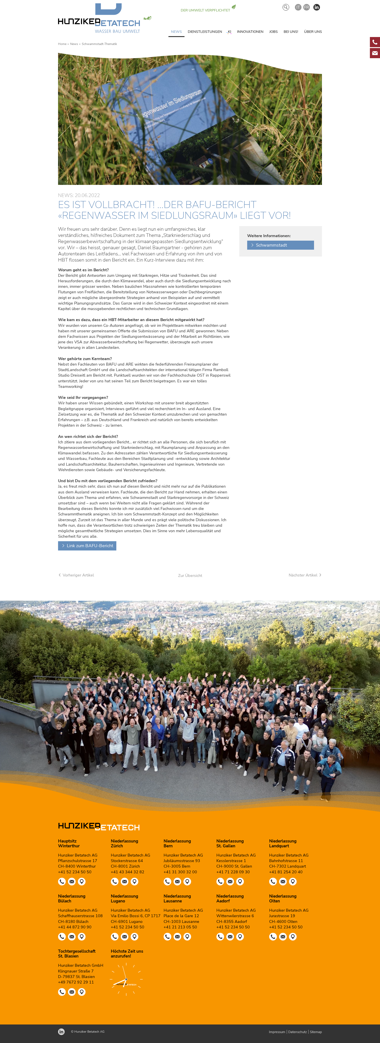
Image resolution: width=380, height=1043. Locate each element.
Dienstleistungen (205, 31)
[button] (316, 7)
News (176, 31)
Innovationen (250, 31)
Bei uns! (291, 31)
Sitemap (316, 1032)
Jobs (273, 31)
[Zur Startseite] (99, 18)
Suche (286, 7)
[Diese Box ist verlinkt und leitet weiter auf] (375, 42)
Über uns (313, 31)
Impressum (277, 1032)
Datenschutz (297, 1032)
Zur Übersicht (190, 575)
